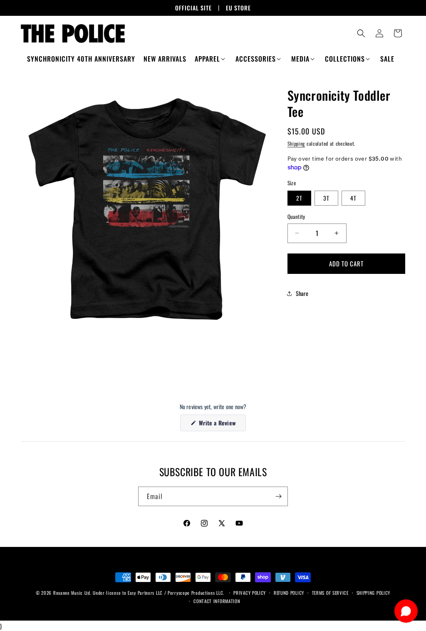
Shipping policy (374, 592)
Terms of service (330, 592)
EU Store (238, 7)
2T (299, 198)
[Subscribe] (278, 496)
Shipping (296, 143)
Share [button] (302, 293)
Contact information (216, 601)
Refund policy (289, 592)
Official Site (193, 7)
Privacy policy (249, 592)
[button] (211, 58)
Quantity (296, 217)
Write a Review (221, 424)
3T (326, 198)
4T (353, 198)
